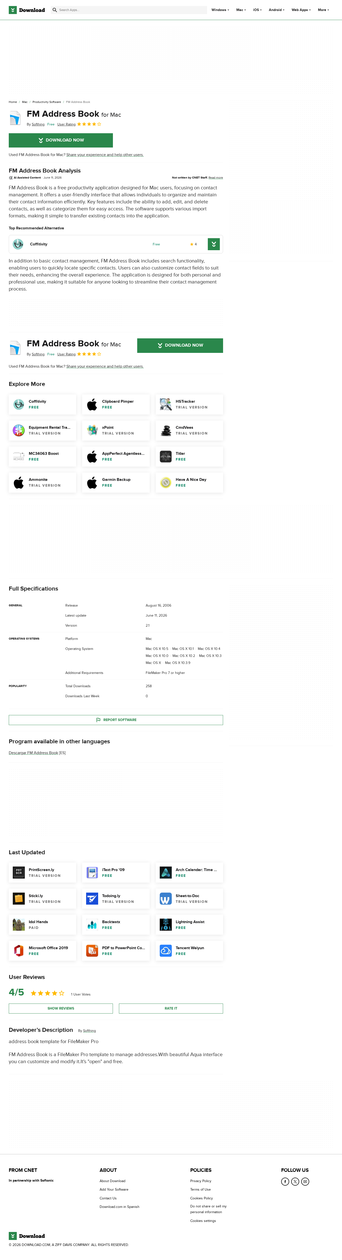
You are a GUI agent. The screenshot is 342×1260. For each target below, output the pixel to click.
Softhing (89, 1030)
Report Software (119, 720)
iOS (256, 10)
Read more (216, 177)
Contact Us (108, 1198)
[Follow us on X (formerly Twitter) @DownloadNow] (295, 1182)
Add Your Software (114, 1189)
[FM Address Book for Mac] (16, 118)
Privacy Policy (200, 1181)
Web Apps (300, 10)
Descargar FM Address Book (33, 752)
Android (275, 10)
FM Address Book (74, 113)
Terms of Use (200, 1189)
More (322, 10)
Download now (65, 140)
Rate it (171, 1008)
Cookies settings (203, 1221)
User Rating (66, 124)
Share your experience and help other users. (105, 154)
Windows (219, 10)
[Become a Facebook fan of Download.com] (285, 1182)
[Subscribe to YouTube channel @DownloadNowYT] (305, 1182)
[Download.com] (27, 10)
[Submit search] (55, 10)
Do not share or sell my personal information (208, 1209)
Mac (239, 10)
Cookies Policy (201, 1198)
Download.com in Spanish (119, 1207)
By (36, 124)
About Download (112, 1181)
